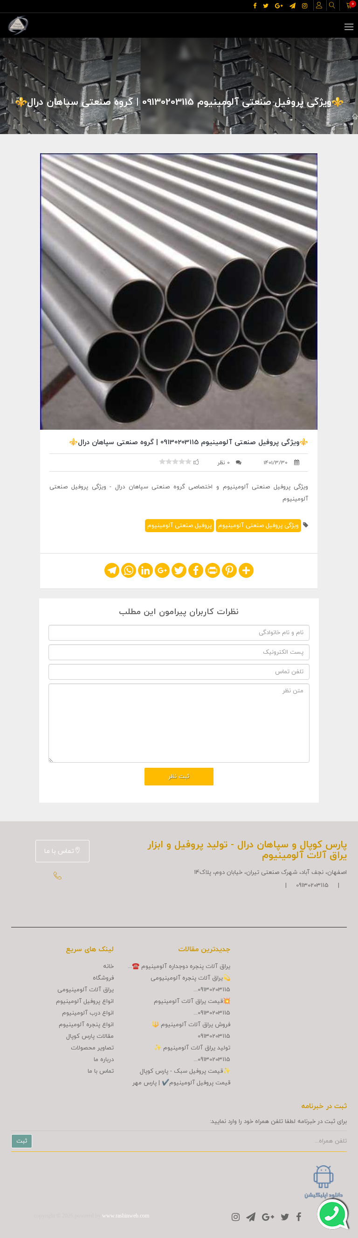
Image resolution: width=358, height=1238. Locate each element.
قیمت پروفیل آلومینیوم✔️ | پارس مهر (181, 1083)
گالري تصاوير (325, 117)
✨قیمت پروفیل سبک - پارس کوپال (185, 1071)
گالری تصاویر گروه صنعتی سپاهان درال (249, 117)
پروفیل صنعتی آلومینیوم (179, 525)
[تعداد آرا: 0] (162, 461)
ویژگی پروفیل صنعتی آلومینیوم (258, 525)
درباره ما (104, 1059)
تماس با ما (59, 851)
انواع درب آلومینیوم (88, 1013)
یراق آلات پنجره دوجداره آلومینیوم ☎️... (179, 966)
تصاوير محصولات (92, 1048)
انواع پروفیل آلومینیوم (85, 1001)
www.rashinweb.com (125, 1215)
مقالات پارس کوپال (90, 1036)
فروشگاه (103, 978)
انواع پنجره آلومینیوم (86, 1025)
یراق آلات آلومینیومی (85, 990)
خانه (108, 966)
